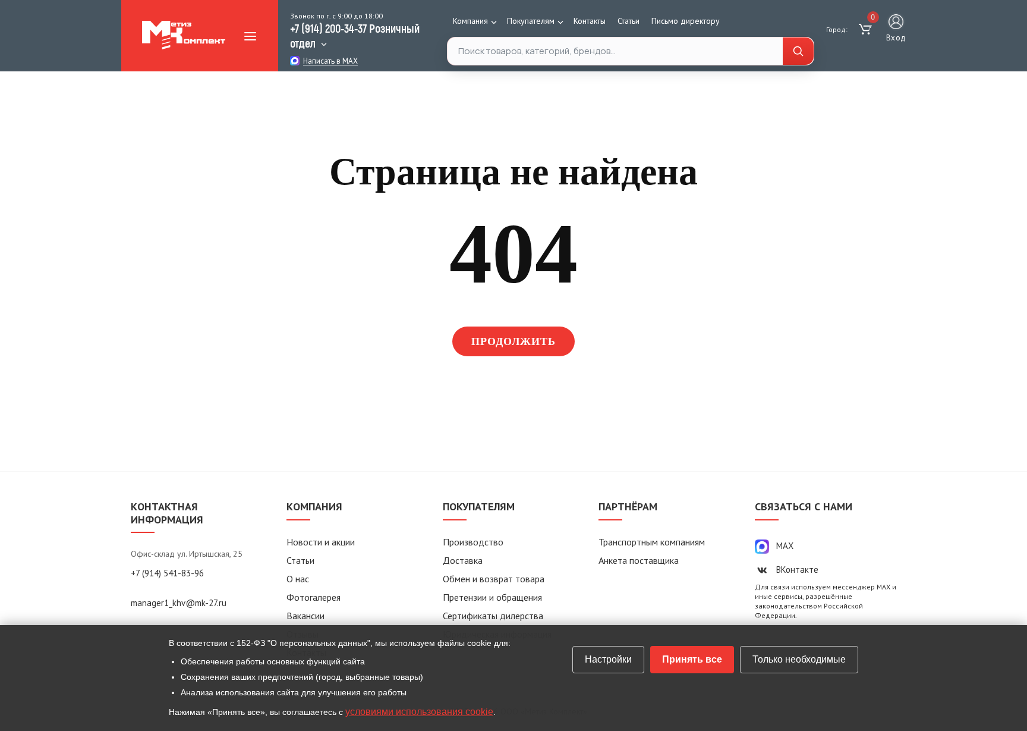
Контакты (590, 20)
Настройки (608, 659)
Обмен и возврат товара (493, 579)
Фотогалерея (313, 597)
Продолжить (513, 341)
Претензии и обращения (492, 597)
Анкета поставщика (638, 560)
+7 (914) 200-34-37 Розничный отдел (355, 35)
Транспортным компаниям (651, 542)
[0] (866, 29)
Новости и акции (320, 542)
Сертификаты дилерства (493, 616)
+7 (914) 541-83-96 (167, 573)
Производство (473, 542)
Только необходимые (799, 659)
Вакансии (305, 616)
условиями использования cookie (419, 712)
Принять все (692, 659)
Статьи (628, 20)
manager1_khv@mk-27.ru (178, 602)
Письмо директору (685, 20)
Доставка (463, 560)
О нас (297, 579)
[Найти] (798, 51)
